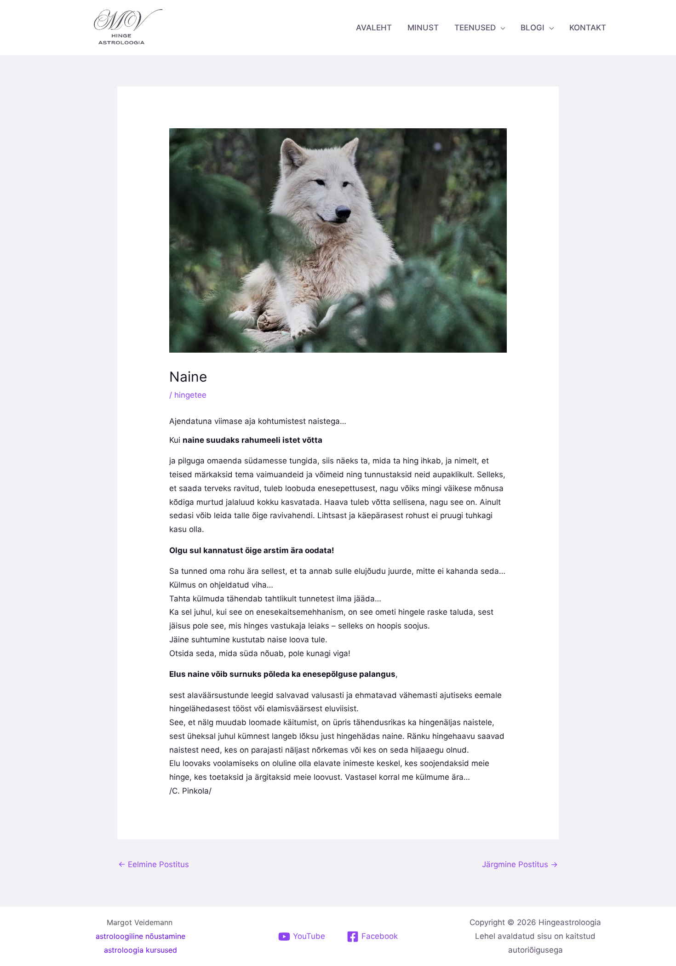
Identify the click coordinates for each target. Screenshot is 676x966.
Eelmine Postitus (153, 864)
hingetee (190, 395)
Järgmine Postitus (520, 864)
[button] (500, 27)
